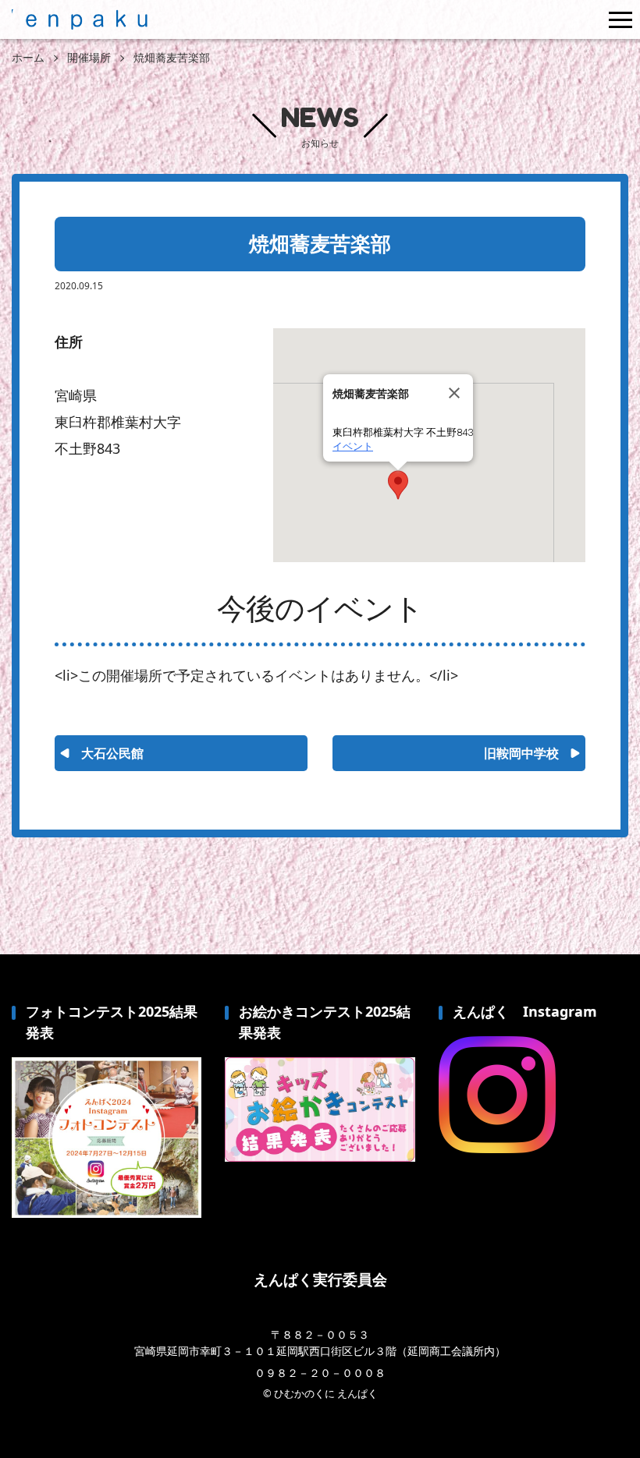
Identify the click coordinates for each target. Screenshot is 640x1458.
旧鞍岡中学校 (521, 753)
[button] (398, 485)
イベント (352, 446)
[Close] (454, 393)
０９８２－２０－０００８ (320, 1372)
